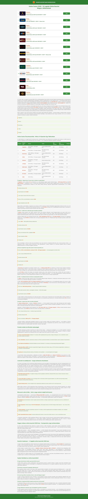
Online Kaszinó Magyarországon (44, 495)
